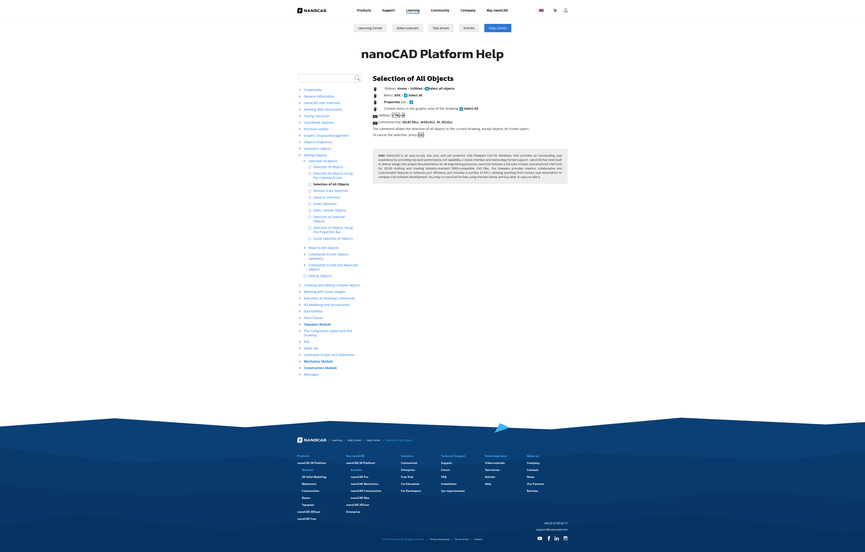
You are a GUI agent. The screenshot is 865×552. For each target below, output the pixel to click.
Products (364, 10)
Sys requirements (453, 491)
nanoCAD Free (306, 519)
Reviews (532, 491)
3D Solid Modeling (314, 477)
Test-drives (441, 28)
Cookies (478, 539)
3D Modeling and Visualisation (327, 305)
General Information (319, 96)
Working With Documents (323, 109)
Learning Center (370, 28)
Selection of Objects (328, 167)
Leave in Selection (326, 197)
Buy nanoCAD (497, 10)
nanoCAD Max (360, 498)
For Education (410, 484)
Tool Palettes (313, 311)
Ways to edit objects (324, 248)
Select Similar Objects (329, 210)
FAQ (444, 477)
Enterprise (353, 512)
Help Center (498, 28)
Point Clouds (313, 318)
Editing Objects (315, 155)
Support (388, 10)
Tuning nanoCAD (316, 116)
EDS (307, 342)
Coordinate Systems (319, 122)
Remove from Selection (330, 191)
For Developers (411, 491)
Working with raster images (324, 292)
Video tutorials (408, 28)
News (530, 477)
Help (488, 484)
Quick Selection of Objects (333, 238)
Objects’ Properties (318, 142)
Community (440, 10)
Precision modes (316, 129)
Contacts (533, 470)
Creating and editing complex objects (332, 285)
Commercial (409, 463)
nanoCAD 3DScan (308, 512)
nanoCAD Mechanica (364, 484)
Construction (310, 491)
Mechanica (309, 484)
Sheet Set (311, 348)
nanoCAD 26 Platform (311, 463)
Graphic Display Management (326, 135)
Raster (306, 498)
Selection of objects (323, 161)
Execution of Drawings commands (329, 298)
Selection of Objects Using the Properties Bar (333, 230)
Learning (413, 10)
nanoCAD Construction (366, 491)
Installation (449, 484)
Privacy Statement (440, 539)
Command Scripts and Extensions (329, 355)
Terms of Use (462, 539)
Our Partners (535, 484)
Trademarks (313, 90)
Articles (469, 28)
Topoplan (308, 505)
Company (468, 10)
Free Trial (407, 477)
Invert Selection (325, 204)
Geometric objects (317, 148)
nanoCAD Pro (359, 477)
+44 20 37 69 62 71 (556, 523)
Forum (445, 470)
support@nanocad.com (552, 529)
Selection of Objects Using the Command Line (333, 175)
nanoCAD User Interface (322, 103)
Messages (311, 374)
